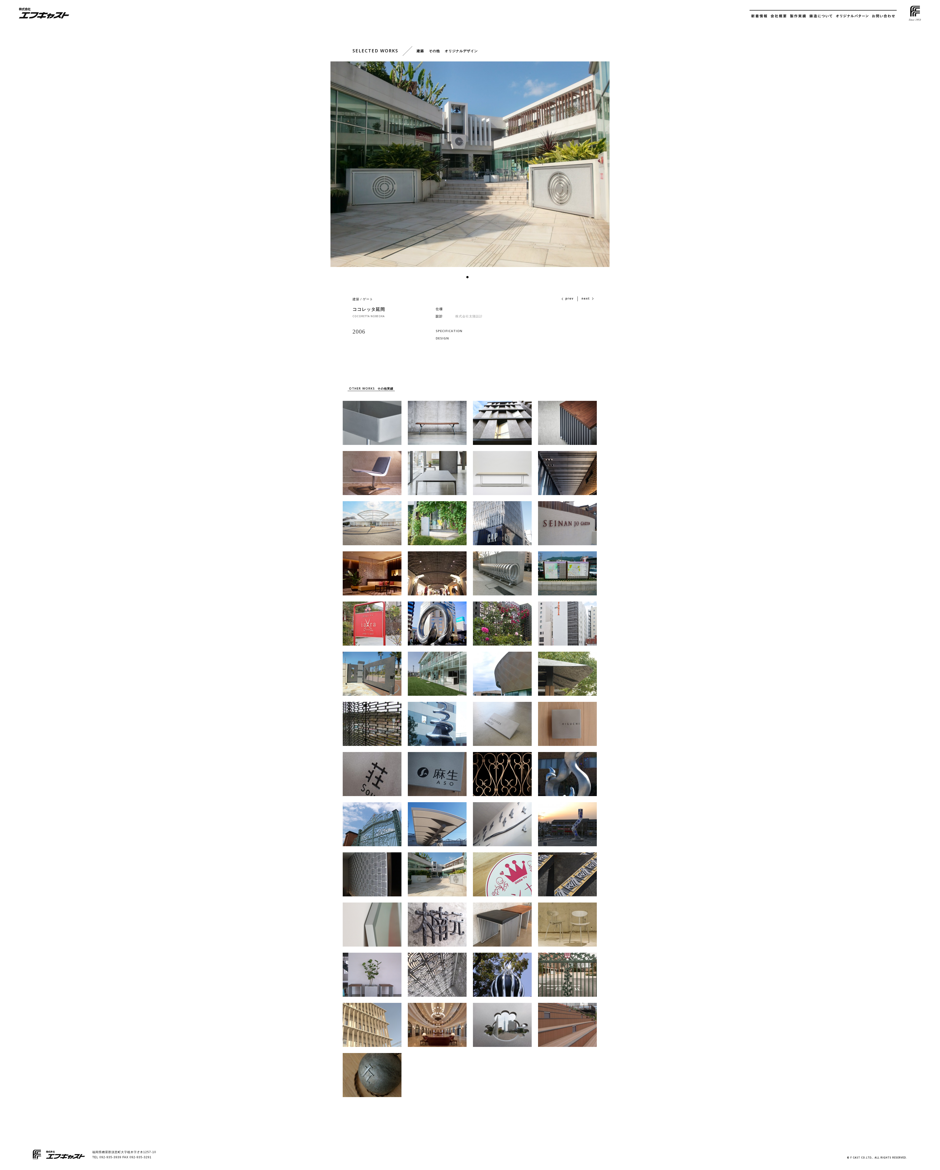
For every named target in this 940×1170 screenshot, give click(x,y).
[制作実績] (798, 17)
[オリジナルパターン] (852, 16)
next (586, 298)
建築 (355, 299)
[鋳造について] (820, 16)
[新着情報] (759, 16)
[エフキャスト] (44, 13)
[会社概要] (779, 16)
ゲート (368, 299)
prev (569, 298)
